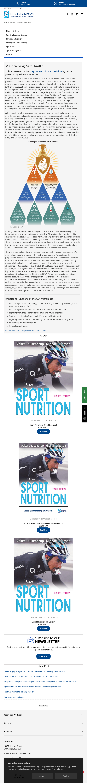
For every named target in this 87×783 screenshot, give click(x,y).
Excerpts (12, 22)
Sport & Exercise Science (16, 35)
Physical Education (14, 39)
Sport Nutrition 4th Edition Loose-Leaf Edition (43, 523)
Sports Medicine (13, 46)
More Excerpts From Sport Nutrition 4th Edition (25, 330)
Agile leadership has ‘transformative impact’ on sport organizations (32, 686)
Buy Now (43, 431)
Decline (66, 776)
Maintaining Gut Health (24, 22)
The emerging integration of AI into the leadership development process (34, 671)
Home (5, 22)
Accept (42, 776)
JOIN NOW (43, 656)
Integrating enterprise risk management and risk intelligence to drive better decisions (40, 681)
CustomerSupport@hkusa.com (17, 758)
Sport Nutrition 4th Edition (47, 71)
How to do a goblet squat (14, 697)
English (8, 8)
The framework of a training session (19, 692)
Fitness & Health (13, 31)
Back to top (43, 706)
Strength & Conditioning (16, 42)
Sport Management (14, 50)
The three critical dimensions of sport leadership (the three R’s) (31, 676)
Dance (9, 54)
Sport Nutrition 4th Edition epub (43, 425)
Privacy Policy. (58, 769)
